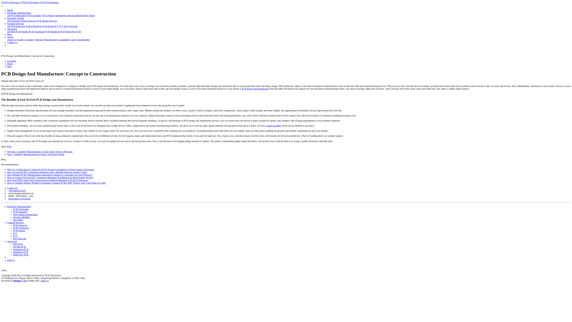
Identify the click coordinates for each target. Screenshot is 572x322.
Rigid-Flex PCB (20, 255)
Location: (11, 61)
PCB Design (19, 230)
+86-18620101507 (17, 190)
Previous (40, 151)
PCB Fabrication (21, 209)
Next (35, 154)
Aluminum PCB (20, 249)
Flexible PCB (19, 247)
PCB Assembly (20, 212)
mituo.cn (45, 281)
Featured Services (15, 222)
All (8, 15)
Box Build (18, 220)
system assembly (273, 125)
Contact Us (12, 188)
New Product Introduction (25, 214)
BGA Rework (19, 238)
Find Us (11, 260)
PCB (9, 146)
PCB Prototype (20, 225)
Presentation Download (19, 199)
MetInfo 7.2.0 (20, 281)
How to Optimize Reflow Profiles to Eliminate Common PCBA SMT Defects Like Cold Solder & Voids (56, 183)
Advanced (12, 241)
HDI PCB (18, 244)
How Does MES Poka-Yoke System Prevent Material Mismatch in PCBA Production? (47, 180)
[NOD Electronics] (286, 2)
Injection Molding (21, 217)
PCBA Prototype (21, 228)
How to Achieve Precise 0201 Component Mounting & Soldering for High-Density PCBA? (50, 177)
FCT (15, 236)
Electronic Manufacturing (19, 206)
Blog (9, 66)
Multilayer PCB (20, 252)
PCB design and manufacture (255, 89)
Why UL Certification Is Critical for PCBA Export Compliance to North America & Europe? (50, 169)
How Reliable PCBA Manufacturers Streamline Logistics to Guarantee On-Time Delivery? (50, 175)
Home (10, 10)
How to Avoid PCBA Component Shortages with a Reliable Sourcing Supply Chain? (47, 172)
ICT (15, 233)
